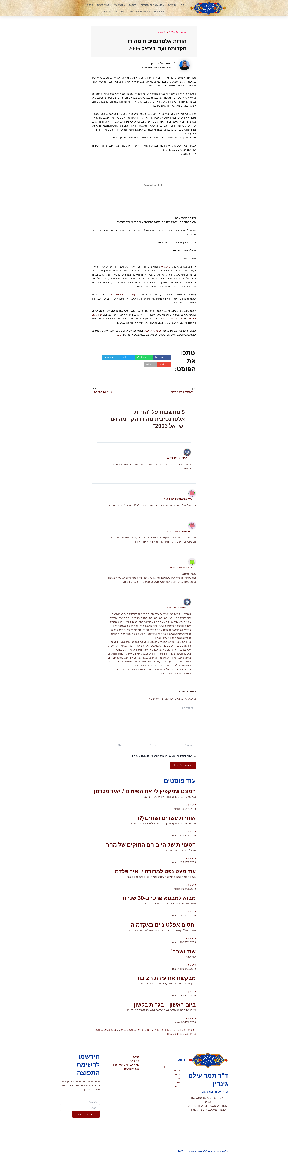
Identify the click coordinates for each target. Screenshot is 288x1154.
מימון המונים (160, 11)
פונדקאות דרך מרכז (173, 318)
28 (108, 1030)
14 (154, 1030)
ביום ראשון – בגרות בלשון (165, 1004)
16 (148, 1030)
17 (145, 1030)
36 (184, 1033)
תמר (185, 457)
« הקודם (192, 1030)
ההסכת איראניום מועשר (139, 11)
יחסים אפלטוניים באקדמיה (163, 924)
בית (182, 4)
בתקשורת (119, 11)
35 (187, 1033)
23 (125, 1030)
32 (95, 1030)
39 (174, 1033)
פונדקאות (187, 531)
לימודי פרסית (103, 4)
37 (181, 1033)
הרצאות (132, 4)
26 (115, 1030)
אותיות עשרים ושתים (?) (167, 818)
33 (194, 1033)
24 (121, 1030)
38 (178, 1033)
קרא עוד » (191, 805)
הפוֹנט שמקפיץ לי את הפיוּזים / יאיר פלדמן (145, 791)
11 (164, 1030)
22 (128, 1030)
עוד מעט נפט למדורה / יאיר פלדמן (154, 871)
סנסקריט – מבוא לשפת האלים (123, 294)
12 (161, 1030)
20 (135, 1030)
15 (151, 1030)
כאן (119, 334)
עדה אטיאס (186, 499)
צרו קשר (107, 11)
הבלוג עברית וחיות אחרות (152, 4)
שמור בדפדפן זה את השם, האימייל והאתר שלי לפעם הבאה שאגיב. (162, 755)
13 (158, 1030)
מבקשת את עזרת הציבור (166, 978)
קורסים (90, 4)
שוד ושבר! (183, 951)
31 (98, 1030)
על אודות (172, 4)
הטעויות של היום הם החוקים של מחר (151, 844)
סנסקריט (165, 266)
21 (131, 1030)
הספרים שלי (119, 4)
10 (168, 1030)
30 (102, 1030)
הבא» (170, 1033)
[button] (73, 8)
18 (141, 1030)
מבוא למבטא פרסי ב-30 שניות (159, 898)
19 (138, 1030)
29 (105, 1030)
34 (191, 1033)
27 (112, 1030)
